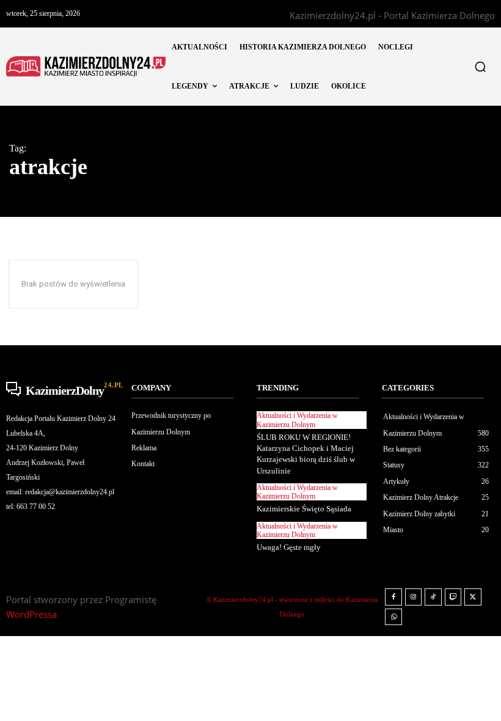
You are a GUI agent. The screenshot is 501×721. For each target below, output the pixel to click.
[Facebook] (393, 597)
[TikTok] (433, 597)
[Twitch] (453, 597)
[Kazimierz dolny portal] (86, 67)
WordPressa (31, 614)
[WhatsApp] (393, 617)
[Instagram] (413, 597)
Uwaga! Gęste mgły (289, 547)
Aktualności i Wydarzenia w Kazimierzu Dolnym (297, 419)
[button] (480, 66)
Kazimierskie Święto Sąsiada (304, 508)
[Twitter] (472, 597)
